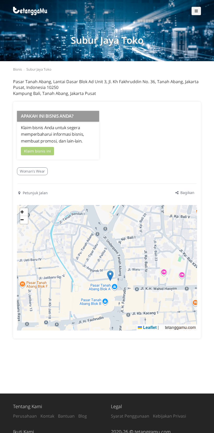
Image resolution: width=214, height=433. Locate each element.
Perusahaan (25, 416)
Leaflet (149, 327)
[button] (110, 275)
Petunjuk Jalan (35, 192)
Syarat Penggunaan (130, 416)
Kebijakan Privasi (169, 416)
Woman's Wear (32, 171)
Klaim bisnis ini (37, 151)
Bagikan (186, 192)
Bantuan (66, 416)
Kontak (47, 416)
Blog (82, 416)
